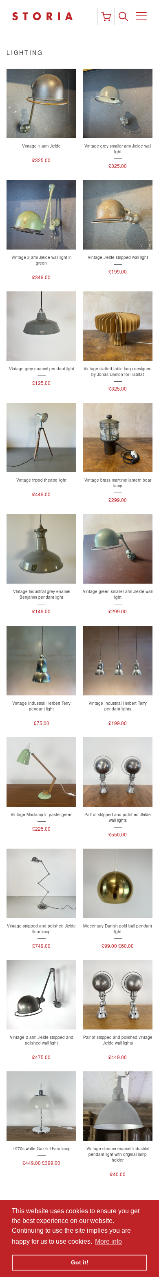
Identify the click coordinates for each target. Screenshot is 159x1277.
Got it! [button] (79, 1262)
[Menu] (141, 16)
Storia (54, 16)
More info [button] (108, 1241)
